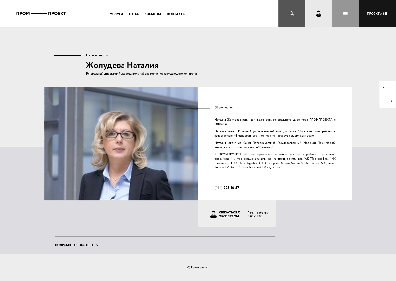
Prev (388, 87)
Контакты (176, 14)
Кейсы (377, 13)
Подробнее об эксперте (74, 245)
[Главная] (41, 19)
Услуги (116, 14)
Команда (153, 14)
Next (388, 101)
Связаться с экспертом (229, 214)
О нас (134, 14)
